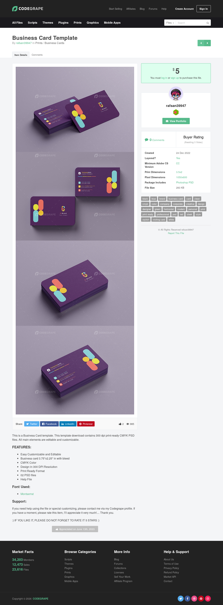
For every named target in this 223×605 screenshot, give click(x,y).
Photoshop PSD (185, 182)
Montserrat (27, 494)
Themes (69, 563)
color (154, 203)
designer (147, 209)
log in (164, 77)
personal (193, 209)
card (188, 198)
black (145, 198)
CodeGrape (40, 598)
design (201, 203)
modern (181, 209)
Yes (178, 158)
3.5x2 (179, 172)
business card (176, 198)
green (157, 209)
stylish (146, 219)
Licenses (119, 572)
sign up (175, 77)
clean (197, 198)
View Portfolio (177, 121)
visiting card (159, 219)
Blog (116, 559)
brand (162, 198)
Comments (37, 54)
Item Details (20, 55)
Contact (168, 581)
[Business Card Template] (201, 43)
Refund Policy (171, 572)
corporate (178, 203)
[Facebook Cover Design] (207, 43)
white (171, 219)
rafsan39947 (24, 43)
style (198, 214)
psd (174, 214)
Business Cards (54, 43)
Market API (170, 576)
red (181, 214)
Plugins (68, 568)
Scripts (68, 559)
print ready (148, 214)
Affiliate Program (123, 581)
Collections (120, 568)
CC (178, 163)
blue (154, 198)
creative (190, 203)
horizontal (169, 209)
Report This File (176, 233)
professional (163, 214)
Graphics (69, 576)
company (165, 203)
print (203, 209)
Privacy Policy (171, 568)
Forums (118, 563)
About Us (169, 559)
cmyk (145, 203)
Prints (39, 43)
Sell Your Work (122, 576)
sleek (189, 214)
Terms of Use (171, 563)
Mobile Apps (71, 581)
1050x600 (181, 177)
